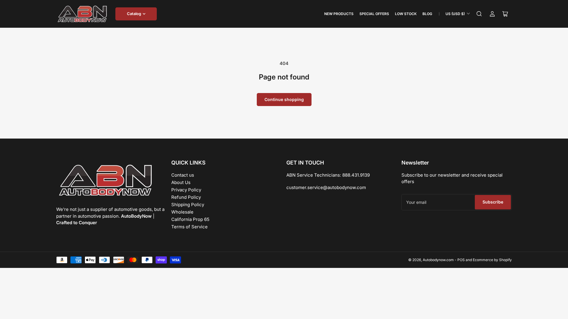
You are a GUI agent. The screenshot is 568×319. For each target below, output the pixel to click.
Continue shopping (284, 99)
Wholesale (182, 212)
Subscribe (493, 201)
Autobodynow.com (438, 260)
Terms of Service (189, 227)
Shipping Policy (187, 204)
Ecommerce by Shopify (492, 260)
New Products (339, 14)
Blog (427, 14)
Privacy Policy (186, 190)
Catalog (134, 13)
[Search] (479, 13)
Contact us (182, 175)
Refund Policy (186, 197)
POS (461, 260)
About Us (181, 182)
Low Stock (406, 14)
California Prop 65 (190, 219)
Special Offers (374, 14)
